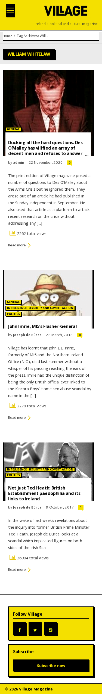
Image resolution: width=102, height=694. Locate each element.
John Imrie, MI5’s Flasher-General (42, 326)
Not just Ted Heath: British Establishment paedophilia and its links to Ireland (44, 493)
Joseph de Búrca (27, 335)
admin (18, 162)
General (13, 129)
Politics (13, 314)
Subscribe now (51, 665)
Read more (17, 245)
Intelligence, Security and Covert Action (40, 308)
